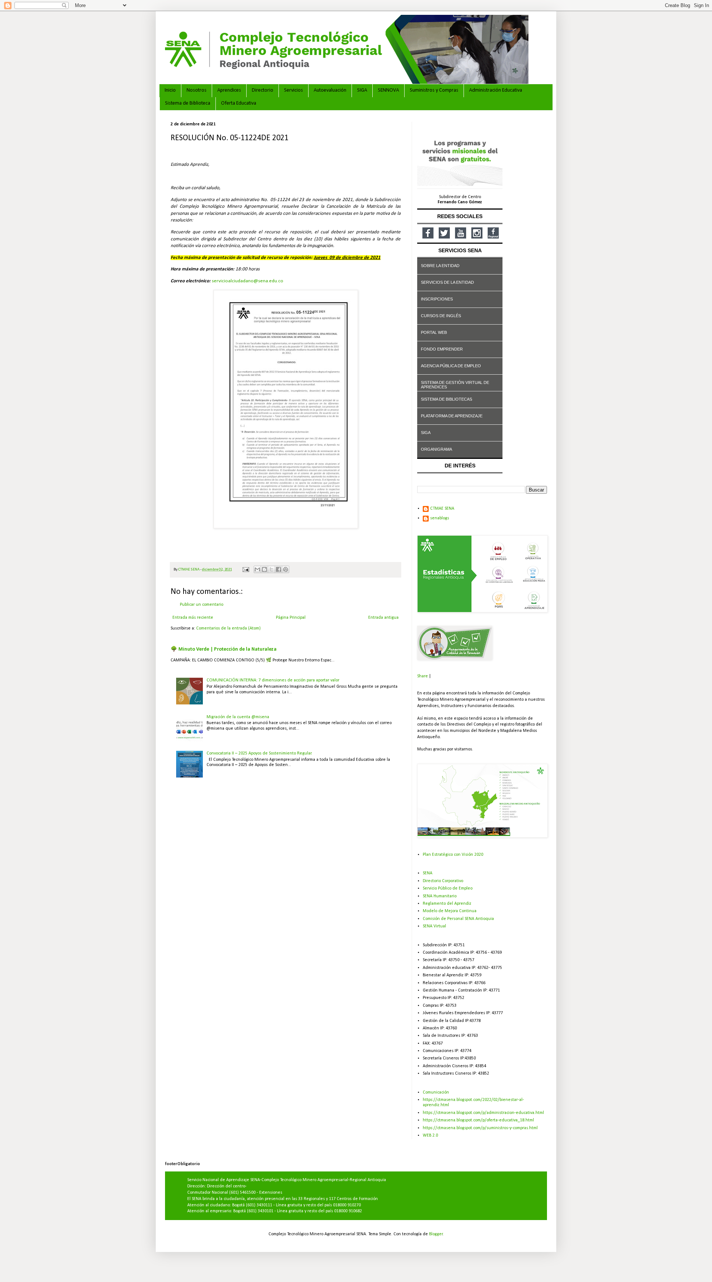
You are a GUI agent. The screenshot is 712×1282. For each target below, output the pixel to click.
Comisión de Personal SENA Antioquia (458, 919)
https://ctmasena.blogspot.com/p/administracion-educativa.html (483, 1113)
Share (422, 676)
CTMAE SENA (442, 508)
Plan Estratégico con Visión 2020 (453, 854)
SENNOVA (388, 90)
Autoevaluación (330, 90)
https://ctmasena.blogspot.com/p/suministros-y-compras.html (480, 1128)
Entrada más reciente (192, 617)
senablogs (439, 518)
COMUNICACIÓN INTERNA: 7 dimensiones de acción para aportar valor (273, 680)
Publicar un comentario (201, 604)
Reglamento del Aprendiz (447, 903)
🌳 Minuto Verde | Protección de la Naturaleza (224, 649)
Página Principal (291, 617)
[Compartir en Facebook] (278, 569)
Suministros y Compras (434, 90)
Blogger (436, 1234)
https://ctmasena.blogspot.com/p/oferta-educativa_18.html (478, 1120)
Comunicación (436, 1092)
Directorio (262, 90)
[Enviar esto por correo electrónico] (257, 569)
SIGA (362, 90)
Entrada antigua (383, 617)
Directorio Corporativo (443, 881)
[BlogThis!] (264, 569)
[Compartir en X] (271, 569)
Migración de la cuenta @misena (238, 717)
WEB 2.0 (430, 1135)
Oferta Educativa (238, 103)
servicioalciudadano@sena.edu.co (247, 281)
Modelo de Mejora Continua (450, 911)
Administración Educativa (495, 90)
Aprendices (229, 90)
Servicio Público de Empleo (447, 888)
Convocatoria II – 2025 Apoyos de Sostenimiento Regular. (259, 753)
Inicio (170, 90)
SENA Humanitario (439, 896)
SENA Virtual (434, 926)
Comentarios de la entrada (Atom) (228, 628)
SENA (427, 873)
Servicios (293, 90)
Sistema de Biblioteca (187, 103)
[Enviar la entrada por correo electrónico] (245, 570)
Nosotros (197, 90)
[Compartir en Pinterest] (285, 569)
